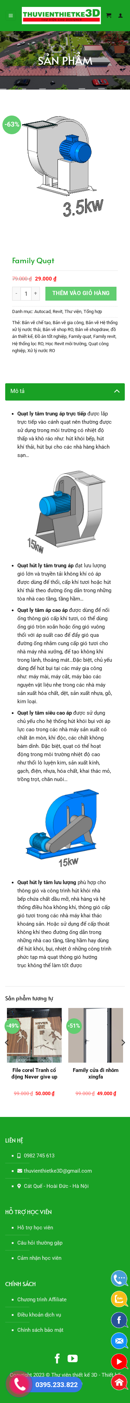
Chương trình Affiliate (42, 1299)
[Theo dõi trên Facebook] (57, 1359)
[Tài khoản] (121, 15)
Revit (57, 311)
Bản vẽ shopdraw (92, 329)
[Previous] (7, 1056)
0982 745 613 (39, 1156)
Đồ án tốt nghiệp (51, 336)
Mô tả (17, 391)
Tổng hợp (93, 311)
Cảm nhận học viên (39, 1258)
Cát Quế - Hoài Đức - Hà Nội (56, 1186)
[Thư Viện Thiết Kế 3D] (61, 15)
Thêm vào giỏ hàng (81, 293)
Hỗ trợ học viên (35, 1228)
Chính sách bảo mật (40, 1330)
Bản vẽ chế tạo (36, 322)
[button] (11, 15)
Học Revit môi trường (65, 343)
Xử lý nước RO (41, 350)
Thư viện (72, 311)
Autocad (42, 311)
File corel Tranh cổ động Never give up (34, 1073)
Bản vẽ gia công (68, 322)
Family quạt (80, 336)
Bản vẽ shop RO (58, 329)
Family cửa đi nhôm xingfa (96, 1073)
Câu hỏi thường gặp (39, 1243)
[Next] (123, 1056)
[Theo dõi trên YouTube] (73, 1359)
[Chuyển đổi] (117, 390)
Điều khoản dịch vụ (39, 1315)
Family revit (104, 336)
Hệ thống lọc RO (27, 343)
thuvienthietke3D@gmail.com (58, 1171)
